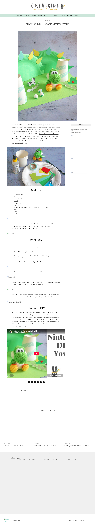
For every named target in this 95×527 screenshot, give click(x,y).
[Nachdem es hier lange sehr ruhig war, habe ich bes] (77, 488)
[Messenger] (32, 382)
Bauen (40, 15)
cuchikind (46, 27)
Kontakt (82, 520)
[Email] (90, 7)
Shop (76, 15)
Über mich (20, 15)
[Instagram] (86, 7)
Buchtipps (57, 15)
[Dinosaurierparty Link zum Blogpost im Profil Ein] (18, 485)
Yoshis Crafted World (22, 132)
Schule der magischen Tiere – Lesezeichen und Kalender (76, 446)
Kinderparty (47, 15)
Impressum (69, 520)
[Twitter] (35, 382)
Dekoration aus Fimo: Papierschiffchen (45, 445)
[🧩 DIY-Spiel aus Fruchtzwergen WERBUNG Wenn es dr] (30, 481)
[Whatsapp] (41, 382)
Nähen (34, 15)
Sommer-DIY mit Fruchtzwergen (13, 445)
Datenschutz (76, 520)
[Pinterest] (88, 7)
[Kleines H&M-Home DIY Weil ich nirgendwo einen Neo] (53, 477)
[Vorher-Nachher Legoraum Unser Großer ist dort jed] (65, 476)
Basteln (27, 15)
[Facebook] (29, 382)
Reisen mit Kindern (67, 15)
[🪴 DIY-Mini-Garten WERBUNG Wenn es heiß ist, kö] (42, 484)
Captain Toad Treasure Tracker (48, 134)
